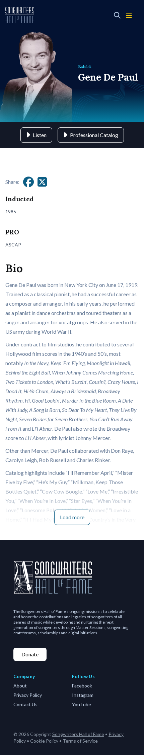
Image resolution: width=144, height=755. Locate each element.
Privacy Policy (27, 695)
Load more (72, 517)
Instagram (82, 695)
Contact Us (25, 704)
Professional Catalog (94, 135)
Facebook (82, 685)
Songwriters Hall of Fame (78, 734)
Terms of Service (80, 741)
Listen (40, 135)
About (20, 685)
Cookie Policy (44, 741)
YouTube (81, 704)
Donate (30, 654)
